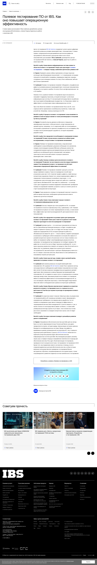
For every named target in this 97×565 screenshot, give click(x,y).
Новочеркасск (52, 523)
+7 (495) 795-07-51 (19, 534)
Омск (59, 523)
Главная (5, 11)
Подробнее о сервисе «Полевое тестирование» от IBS (56, 361)
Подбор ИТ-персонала (8, 505)
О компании (82, 486)
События (66, 490)
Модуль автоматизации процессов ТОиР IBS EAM (39, 497)
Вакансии (51, 488)
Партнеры (82, 495)
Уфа (34, 528)
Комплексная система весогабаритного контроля (40, 500)
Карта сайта (67, 538)
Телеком (20, 497)
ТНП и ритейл (21, 499)
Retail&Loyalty (63, 43)
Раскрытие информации (85, 497)
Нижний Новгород (43, 523)
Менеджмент (83, 488)
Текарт (84, 555)
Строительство (21, 508)
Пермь (39, 526)
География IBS (52, 490)
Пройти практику (53, 498)
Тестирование (6, 497)
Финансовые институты (23, 503)
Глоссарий (66, 531)
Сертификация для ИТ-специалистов (54, 501)
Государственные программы (24, 488)
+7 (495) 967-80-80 (80, 3)
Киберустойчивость (7, 507)
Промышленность (22, 495)
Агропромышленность (23, 486)
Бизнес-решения (6, 492)
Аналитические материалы (70, 492)
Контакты (48, 3)
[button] (88, 453)
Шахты (38, 528)
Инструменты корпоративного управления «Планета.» (40, 490)
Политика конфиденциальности (78, 535)
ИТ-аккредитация (68, 521)
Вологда (35, 523)
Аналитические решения (8, 490)
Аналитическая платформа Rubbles (40, 486)
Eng (70, 3)
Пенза (35, 526)
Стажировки (52, 496)
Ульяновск (56, 526)
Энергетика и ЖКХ (22, 506)
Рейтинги (82, 492)
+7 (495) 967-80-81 (9, 535)
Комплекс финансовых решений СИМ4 (41, 493)
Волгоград (57, 521)
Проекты (66, 486)
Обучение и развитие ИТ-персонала (8, 502)
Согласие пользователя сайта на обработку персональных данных (77, 526)
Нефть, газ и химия (22, 492)
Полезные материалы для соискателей (55, 507)
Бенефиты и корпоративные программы (55, 493)
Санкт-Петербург (43, 521)
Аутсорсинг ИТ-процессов (8, 499)
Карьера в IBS (52, 486)
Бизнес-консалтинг (7, 488)
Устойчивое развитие (7, 509)
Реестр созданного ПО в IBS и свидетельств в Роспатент (40, 510)
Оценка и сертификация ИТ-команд (40, 507)
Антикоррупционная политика (71, 529)
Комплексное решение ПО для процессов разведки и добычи (40, 504)
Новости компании (14, 11)
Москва (35, 521)
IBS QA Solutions (51, 49)
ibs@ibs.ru (8, 537)
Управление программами (8, 486)
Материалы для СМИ (69, 495)
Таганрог (45, 526)
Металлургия (21, 490)
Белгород (50, 521)
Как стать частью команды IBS (56, 504)
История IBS (83, 490)
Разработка (5, 495)
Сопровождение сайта (76, 555)
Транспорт (20, 501)
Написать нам (59, 3)
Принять (88, 561)
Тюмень (50, 526)
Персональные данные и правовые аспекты (74, 523)
